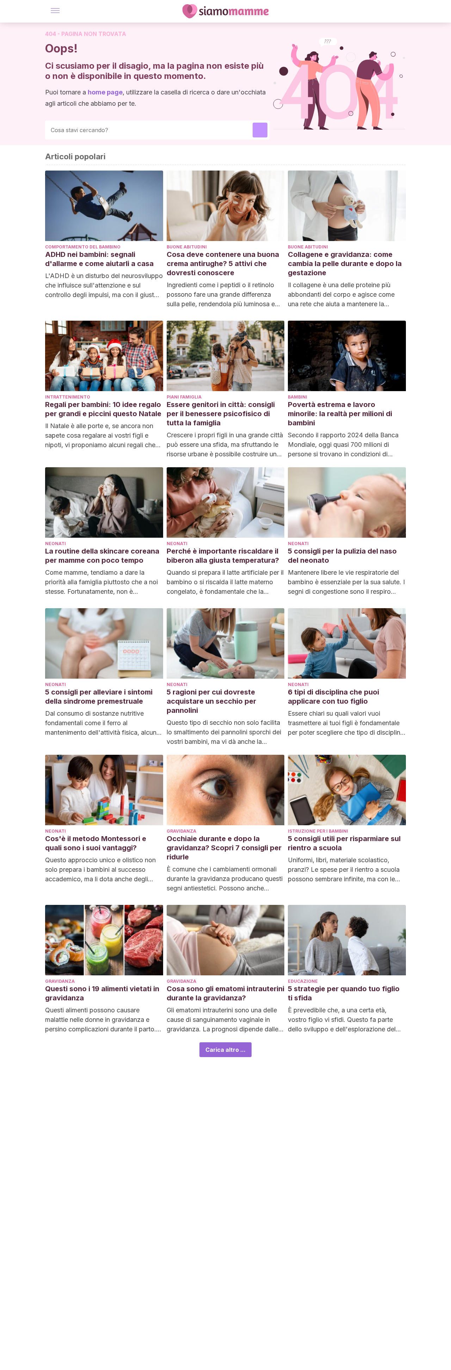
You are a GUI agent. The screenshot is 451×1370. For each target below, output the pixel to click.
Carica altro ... (225, 1049)
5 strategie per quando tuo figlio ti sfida (344, 993)
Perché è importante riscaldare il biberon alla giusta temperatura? (223, 555)
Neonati (55, 543)
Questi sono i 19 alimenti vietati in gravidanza (102, 993)
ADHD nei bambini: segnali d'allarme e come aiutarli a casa (99, 259)
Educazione (303, 981)
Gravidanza (181, 831)
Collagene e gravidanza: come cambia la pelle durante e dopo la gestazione (345, 263)
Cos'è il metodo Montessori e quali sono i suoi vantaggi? (95, 843)
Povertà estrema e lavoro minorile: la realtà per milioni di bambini (340, 413)
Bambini (297, 397)
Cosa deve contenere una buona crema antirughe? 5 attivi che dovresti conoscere (223, 263)
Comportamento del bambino (83, 246)
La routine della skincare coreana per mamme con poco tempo (102, 555)
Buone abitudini (187, 246)
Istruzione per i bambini (318, 831)
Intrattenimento (67, 397)
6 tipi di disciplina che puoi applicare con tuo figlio (333, 696)
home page (105, 92)
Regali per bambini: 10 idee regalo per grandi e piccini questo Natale (103, 409)
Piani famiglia (184, 397)
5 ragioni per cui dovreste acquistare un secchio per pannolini (211, 701)
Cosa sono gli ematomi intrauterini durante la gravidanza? (225, 993)
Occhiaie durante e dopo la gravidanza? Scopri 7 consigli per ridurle (224, 847)
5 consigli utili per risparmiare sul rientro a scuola (344, 843)
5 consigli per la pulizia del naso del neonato (342, 555)
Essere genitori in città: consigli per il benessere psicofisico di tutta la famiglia (221, 413)
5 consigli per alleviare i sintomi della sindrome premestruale (99, 696)
